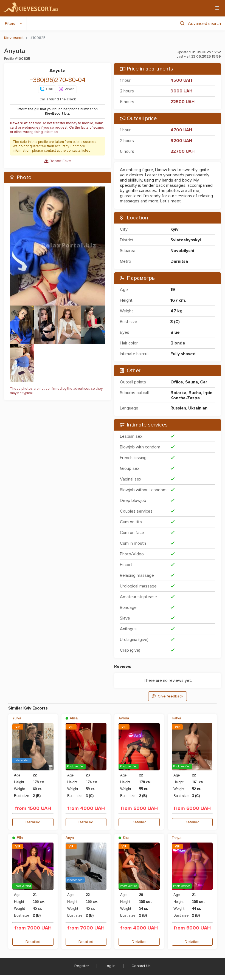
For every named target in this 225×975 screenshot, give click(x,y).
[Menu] (217, 8)
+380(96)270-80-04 (57, 80)
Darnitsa (179, 261)
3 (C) (175, 321)
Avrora (124, 718)
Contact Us (141, 965)
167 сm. (178, 300)
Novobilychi (182, 250)
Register (81, 965)
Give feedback (170, 696)
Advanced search (204, 23)
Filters (10, 23)
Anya (70, 838)
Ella (19, 838)
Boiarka (178, 392)
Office (176, 382)
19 (172, 289)
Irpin (207, 392)
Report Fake (60, 161)
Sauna (191, 382)
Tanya (176, 838)
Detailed (33, 822)
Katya (176, 718)
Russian (178, 408)
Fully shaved (183, 354)
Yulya (16, 718)
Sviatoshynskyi (185, 240)
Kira (125, 838)
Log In (110, 965)
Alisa (73, 718)
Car (203, 382)
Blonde (177, 343)
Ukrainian (197, 408)
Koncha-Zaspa (185, 398)
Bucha (195, 392)
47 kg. (177, 311)
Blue (175, 332)
